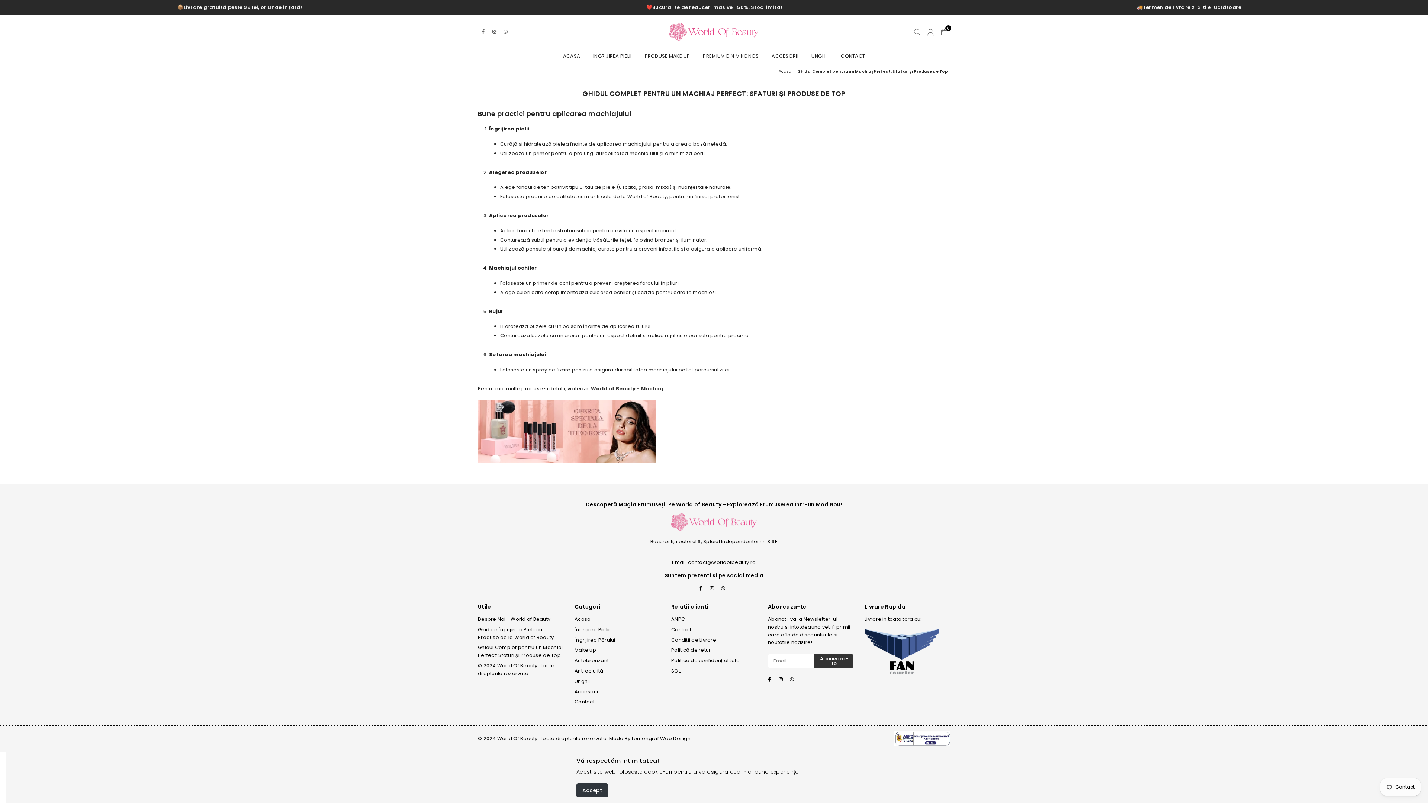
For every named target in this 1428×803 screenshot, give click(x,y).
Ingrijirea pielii (612, 55)
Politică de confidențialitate (705, 660)
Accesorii (785, 55)
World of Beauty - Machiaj (627, 388)
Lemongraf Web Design (661, 738)
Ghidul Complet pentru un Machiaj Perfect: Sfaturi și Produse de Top (520, 651)
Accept (592, 790)
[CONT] (930, 32)
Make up (585, 650)
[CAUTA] (917, 32)
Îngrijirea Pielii (592, 629)
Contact (853, 55)
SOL (676, 670)
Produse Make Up (667, 55)
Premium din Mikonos (731, 55)
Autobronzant (592, 660)
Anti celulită (589, 670)
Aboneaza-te (834, 661)
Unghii (819, 55)
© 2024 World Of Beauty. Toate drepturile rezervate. (516, 669)
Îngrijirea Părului (595, 640)
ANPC (678, 619)
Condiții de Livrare (693, 640)
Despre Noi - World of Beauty (514, 619)
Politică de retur (691, 650)
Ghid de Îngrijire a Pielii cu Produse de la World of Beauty (516, 633)
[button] (943, 32)
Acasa (571, 55)
